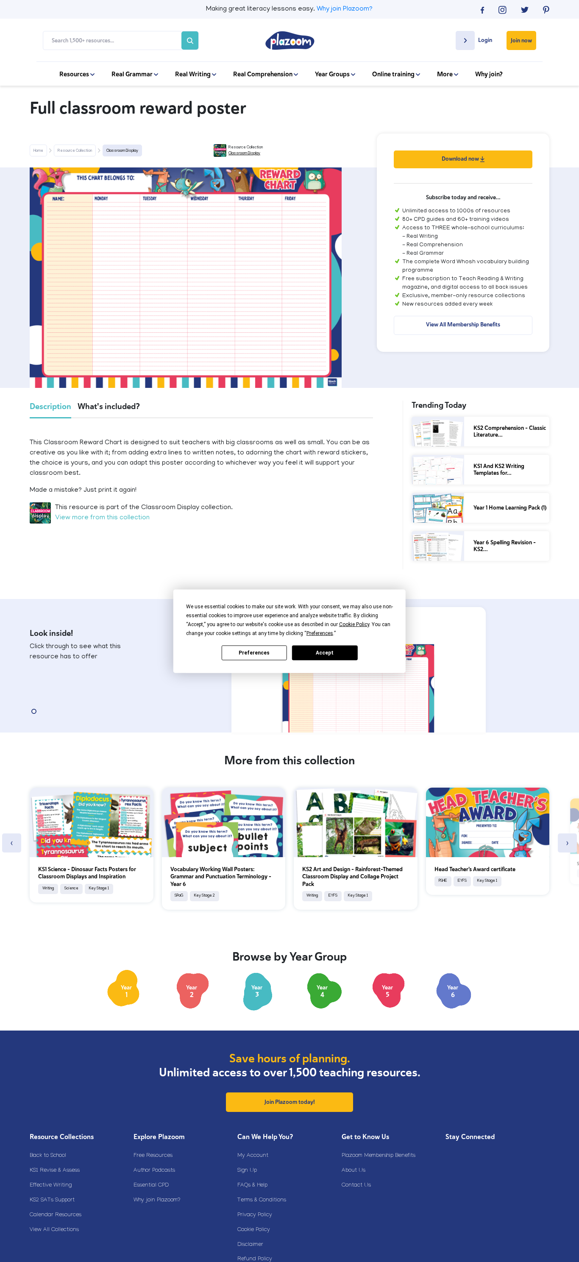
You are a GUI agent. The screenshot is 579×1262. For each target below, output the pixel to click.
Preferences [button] (319, 633)
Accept (325, 653)
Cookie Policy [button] (354, 624)
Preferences (254, 653)
